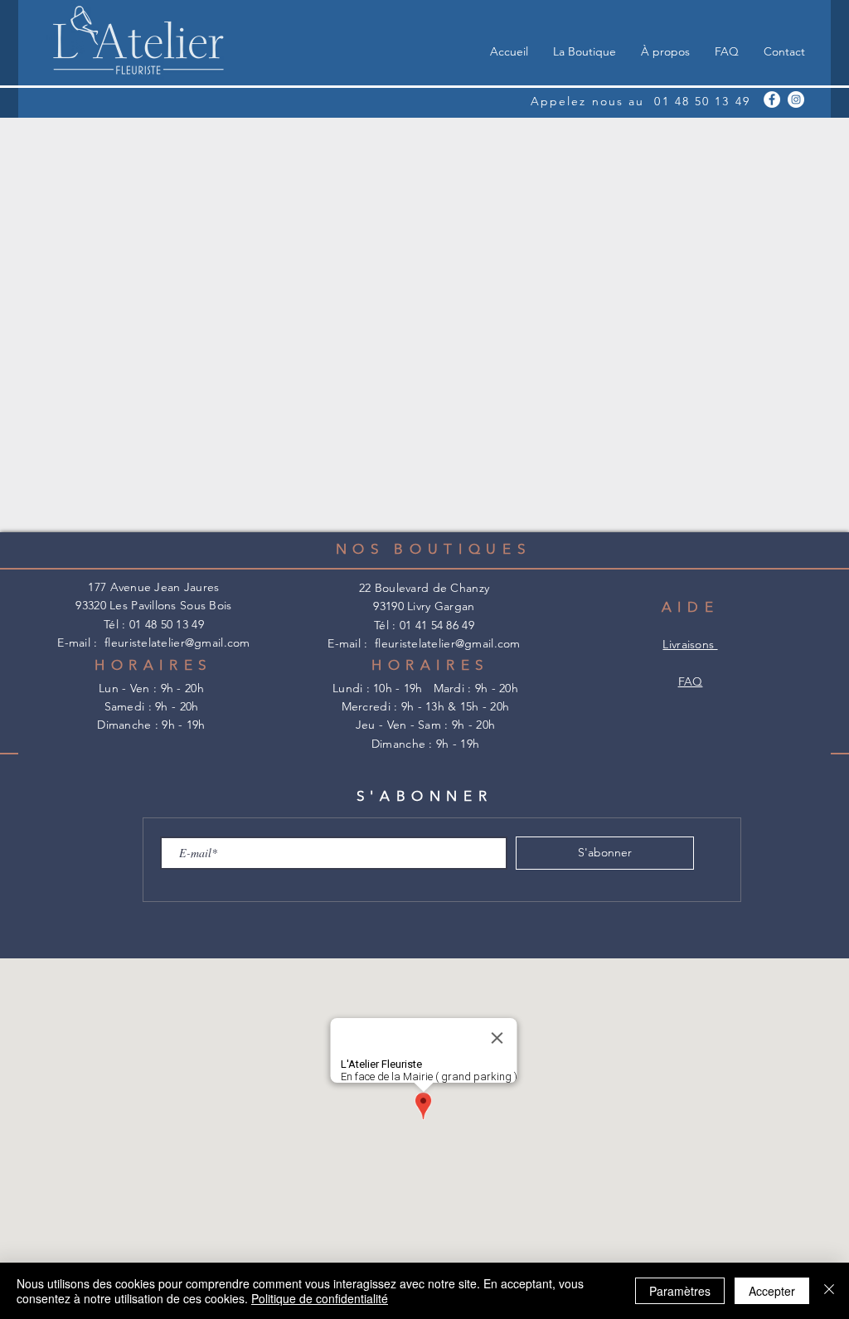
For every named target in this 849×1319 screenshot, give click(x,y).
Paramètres (680, 1291)
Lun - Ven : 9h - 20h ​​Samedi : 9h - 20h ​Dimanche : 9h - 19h (151, 707)
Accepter (772, 1291)
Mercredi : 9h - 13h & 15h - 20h (426, 706)
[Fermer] (829, 1291)
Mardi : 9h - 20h (476, 688)
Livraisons (689, 644)
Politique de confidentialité (319, 1298)
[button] (584, 51)
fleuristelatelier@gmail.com (177, 642)
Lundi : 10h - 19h (383, 688)
